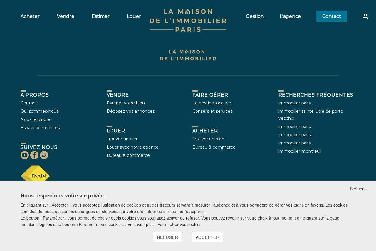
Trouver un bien (123, 139)
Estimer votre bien (126, 103)
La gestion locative (211, 103)
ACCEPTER (207, 237)
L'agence (290, 16)
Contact (331, 16)
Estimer (101, 16)
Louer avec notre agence (133, 147)
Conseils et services (212, 111)
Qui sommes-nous (39, 111)
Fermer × (358, 189)
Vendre (65, 16)
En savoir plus (141, 224)
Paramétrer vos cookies (179, 224)
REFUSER (167, 237)
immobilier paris (294, 103)
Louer (134, 16)
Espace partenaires (40, 127)
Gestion (255, 16)
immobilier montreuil (299, 151)
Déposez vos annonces (131, 111)
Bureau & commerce (128, 155)
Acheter (30, 16)
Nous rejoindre (36, 119)
